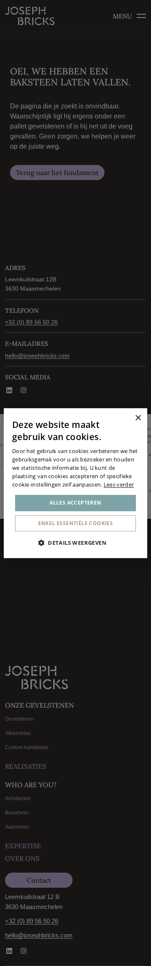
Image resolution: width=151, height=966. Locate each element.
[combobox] (126, 418)
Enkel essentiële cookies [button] (75, 523)
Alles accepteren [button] (75, 502)
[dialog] (75, 483)
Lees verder (119, 484)
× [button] (138, 418)
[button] (75, 543)
